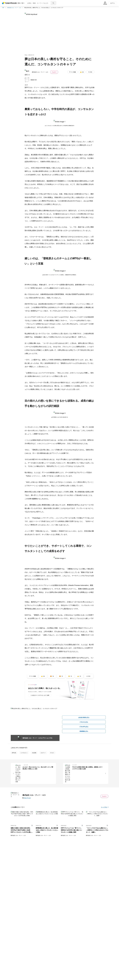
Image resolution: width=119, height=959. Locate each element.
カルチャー (43, 752)
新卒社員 (14, 752)
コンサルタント (24, 752)
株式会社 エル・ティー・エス (14, 7)
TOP (3, 7)
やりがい (52, 752)
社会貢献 (34, 752)
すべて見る (104, 807)
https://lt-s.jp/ (27, 798)
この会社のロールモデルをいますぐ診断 (39, 695)
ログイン (112, 3)
